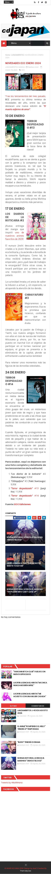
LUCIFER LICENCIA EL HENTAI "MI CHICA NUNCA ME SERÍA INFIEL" (30, 684)
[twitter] (42, 2)
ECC (23, 70)
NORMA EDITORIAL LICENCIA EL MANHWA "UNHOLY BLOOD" (25, 538)
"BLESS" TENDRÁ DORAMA (28, 742)
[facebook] (38, 2)
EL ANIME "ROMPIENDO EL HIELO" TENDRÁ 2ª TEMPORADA (31, 727)
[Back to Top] (25, 864)
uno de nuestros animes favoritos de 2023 (14, 235)
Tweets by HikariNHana (11, 782)
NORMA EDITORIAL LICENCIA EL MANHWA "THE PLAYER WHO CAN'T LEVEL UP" (25, 590)
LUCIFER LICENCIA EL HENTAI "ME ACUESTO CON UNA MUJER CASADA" (29, 695)
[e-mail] (45, 2)
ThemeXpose (25, 871)
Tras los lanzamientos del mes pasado (25, 96)
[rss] (34, 2)
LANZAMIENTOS (17, 55)
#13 (24, 488)
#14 (24, 495)
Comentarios (37, 706)
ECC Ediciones (22, 504)
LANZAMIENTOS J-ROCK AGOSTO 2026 (32, 711)
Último (13, 706)
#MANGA (10, 533)
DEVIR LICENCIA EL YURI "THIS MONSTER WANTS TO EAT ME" (24, 564)
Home (7, 55)
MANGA (21, 67)
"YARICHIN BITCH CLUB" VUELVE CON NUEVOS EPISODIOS (29, 673)
